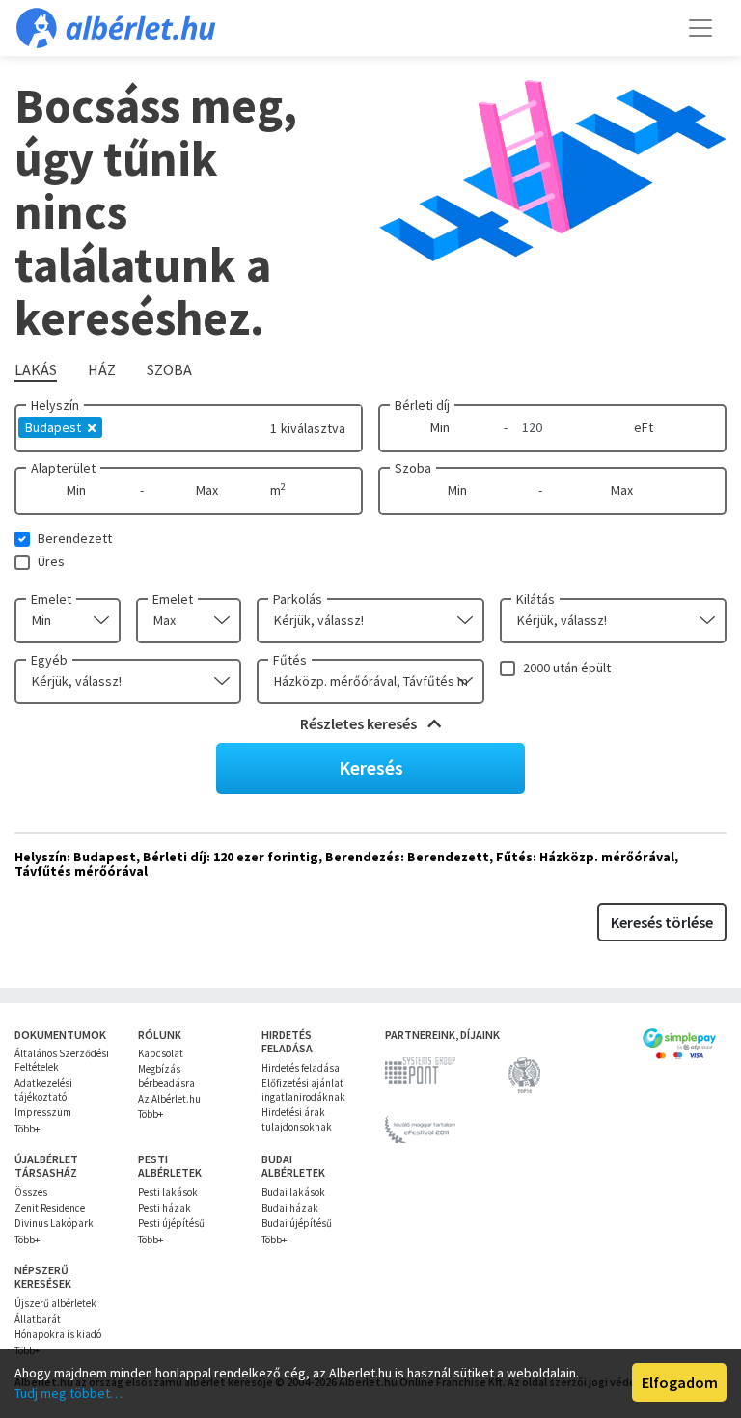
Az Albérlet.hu (169, 1098)
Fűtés (290, 659)
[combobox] (67, 620)
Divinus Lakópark (54, 1223)
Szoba (413, 468)
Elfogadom (680, 1382)
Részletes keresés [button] (360, 723)
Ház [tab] (102, 369)
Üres (51, 561)
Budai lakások (293, 1192)
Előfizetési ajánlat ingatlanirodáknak (303, 1090)
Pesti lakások (168, 1192)
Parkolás (297, 599)
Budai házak (289, 1207)
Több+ (27, 1128)
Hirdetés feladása (300, 1068)
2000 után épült (567, 667)
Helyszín (55, 405)
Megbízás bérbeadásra (166, 1075)
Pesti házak (164, 1207)
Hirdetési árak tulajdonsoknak (296, 1118)
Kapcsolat (160, 1053)
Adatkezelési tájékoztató (43, 1090)
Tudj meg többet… (68, 1393)
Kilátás (535, 599)
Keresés (371, 767)
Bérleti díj (422, 405)
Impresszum (42, 1112)
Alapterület (63, 468)
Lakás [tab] (35, 369)
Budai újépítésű (296, 1223)
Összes (30, 1192)
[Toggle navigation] (700, 28)
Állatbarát (37, 1318)
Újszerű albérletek (55, 1303)
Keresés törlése (662, 922)
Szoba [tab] (169, 369)
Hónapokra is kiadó (57, 1334)
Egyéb (49, 659)
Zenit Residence (49, 1207)
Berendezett (75, 538)
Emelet (51, 599)
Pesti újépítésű (171, 1223)
